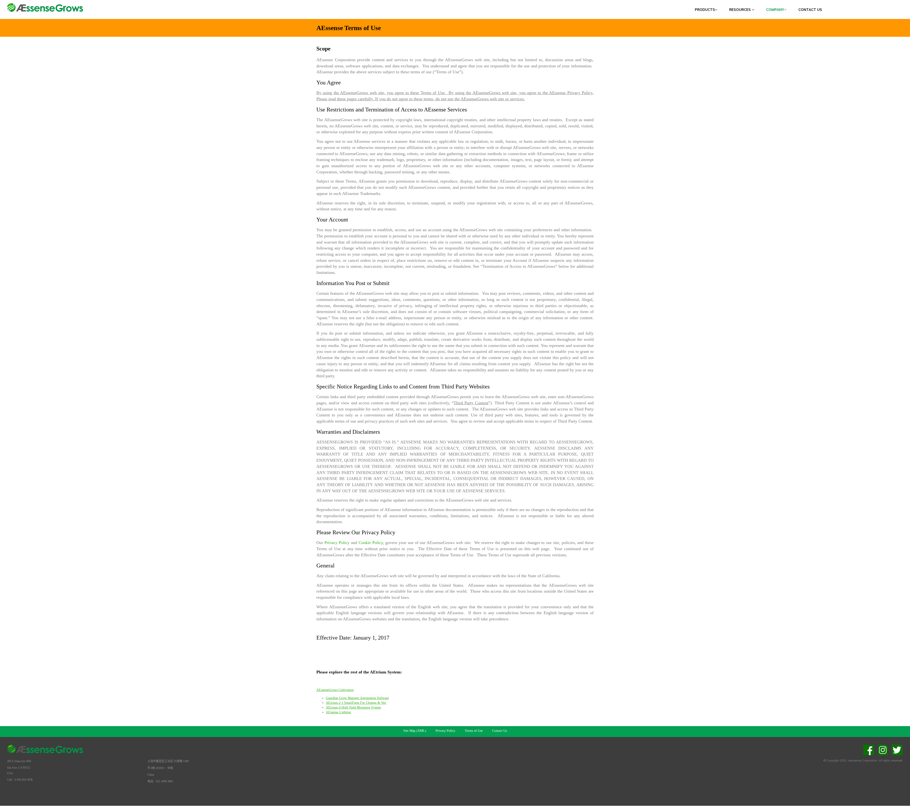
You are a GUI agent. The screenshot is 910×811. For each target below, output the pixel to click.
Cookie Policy (371, 542)
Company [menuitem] (775, 9)
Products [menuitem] (705, 9)
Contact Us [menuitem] (810, 9)
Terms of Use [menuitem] (474, 731)
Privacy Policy (337, 542)
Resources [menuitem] (740, 9)
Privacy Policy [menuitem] (445, 731)
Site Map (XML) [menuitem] (414, 731)
